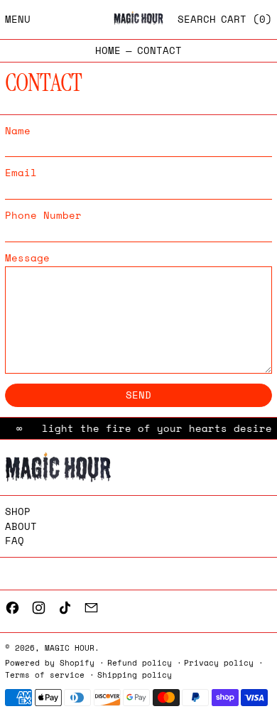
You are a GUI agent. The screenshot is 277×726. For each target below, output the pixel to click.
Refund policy (139, 662)
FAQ (14, 540)
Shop (18, 511)
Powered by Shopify (49, 662)
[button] (197, 20)
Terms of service (45, 674)
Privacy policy (219, 662)
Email (21, 173)
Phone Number (43, 216)
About (21, 526)
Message (27, 258)
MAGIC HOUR (69, 647)
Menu (18, 18)
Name (18, 131)
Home (108, 51)
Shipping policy (134, 674)
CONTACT (159, 51)
